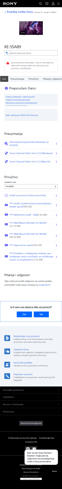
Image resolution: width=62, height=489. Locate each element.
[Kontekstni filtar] (7, 52)
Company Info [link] (31, 442)
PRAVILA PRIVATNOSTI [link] (31, 472)
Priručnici (34, 78)
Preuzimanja (17, 78)
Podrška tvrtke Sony (20, 11)
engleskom (45, 284)
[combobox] (31, 52)
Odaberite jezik (10, 182)
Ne (41, 314)
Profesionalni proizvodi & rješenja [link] (22, 438)
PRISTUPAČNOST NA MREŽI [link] (31, 469)
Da (24, 314)
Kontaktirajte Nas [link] (46, 438)
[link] (31, 423)
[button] (56, 479)
